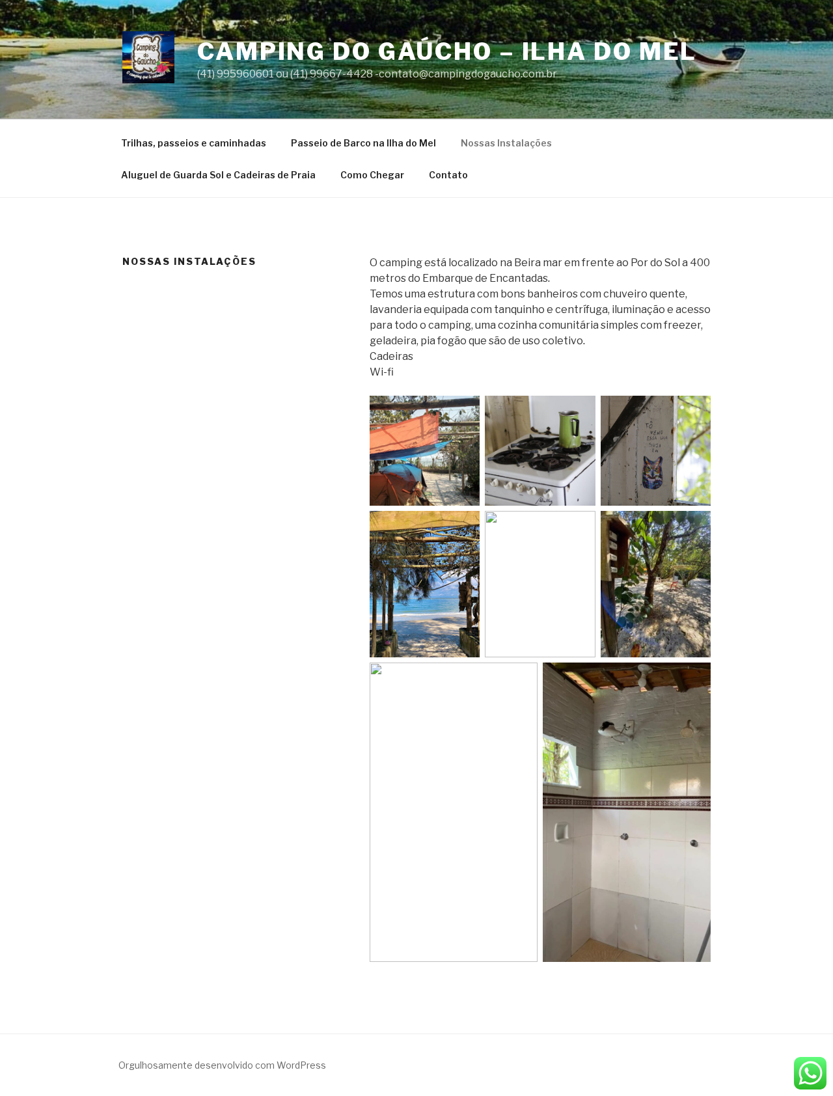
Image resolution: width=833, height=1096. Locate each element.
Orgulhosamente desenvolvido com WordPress (222, 1065)
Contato (448, 174)
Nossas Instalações (506, 142)
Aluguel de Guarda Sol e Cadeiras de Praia (218, 174)
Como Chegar (372, 174)
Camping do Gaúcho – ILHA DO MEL (447, 51)
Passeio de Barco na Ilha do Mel (363, 142)
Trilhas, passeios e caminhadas (193, 142)
